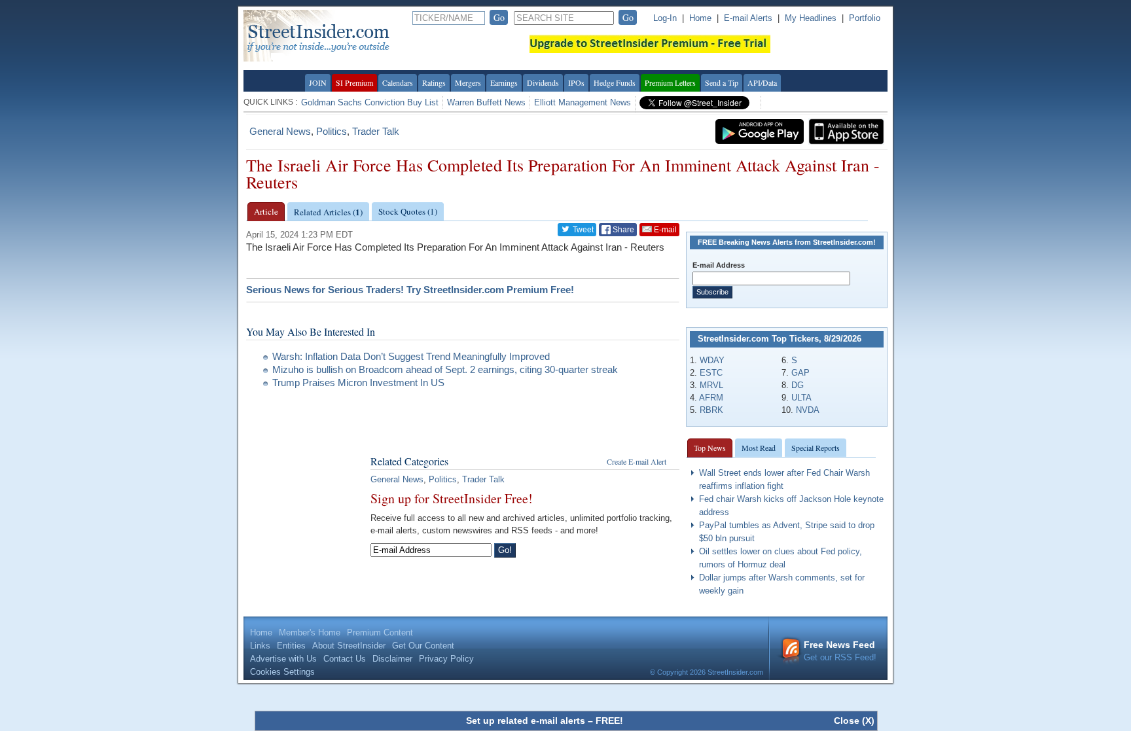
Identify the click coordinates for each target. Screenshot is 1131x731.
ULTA (801, 397)
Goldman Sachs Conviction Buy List (370, 102)
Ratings (434, 82)
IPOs (576, 82)
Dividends (543, 82)
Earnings (504, 82)
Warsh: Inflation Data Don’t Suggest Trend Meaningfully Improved (411, 356)
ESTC (711, 373)
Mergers (468, 82)
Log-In (665, 18)
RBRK (711, 410)
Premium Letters (670, 82)
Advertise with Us (283, 659)
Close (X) (854, 720)
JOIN (318, 82)
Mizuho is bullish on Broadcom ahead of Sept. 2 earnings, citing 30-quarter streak (445, 369)
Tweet (582, 229)
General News (280, 131)
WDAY (712, 360)
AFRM (711, 397)
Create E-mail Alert (636, 461)
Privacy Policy (446, 659)
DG (797, 385)
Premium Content (380, 632)
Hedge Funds (615, 82)
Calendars (397, 82)
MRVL (711, 385)
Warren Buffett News (486, 102)
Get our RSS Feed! (840, 650)
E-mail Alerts (748, 18)
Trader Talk (375, 131)
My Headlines (810, 18)
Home (700, 18)
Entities (291, 646)
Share (622, 229)
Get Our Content (423, 646)
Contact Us (344, 659)
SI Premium (354, 82)
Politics (331, 131)
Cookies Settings (282, 672)
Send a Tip (721, 82)
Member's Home (309, 632)
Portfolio (864, 18)
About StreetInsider (349, 646)
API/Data (762, 82)
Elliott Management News (582, 102)
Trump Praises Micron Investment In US (358, 382)
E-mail (664, 229)
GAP (800, 373)
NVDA (807, 410)
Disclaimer (392, 659)
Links (260, 646)
